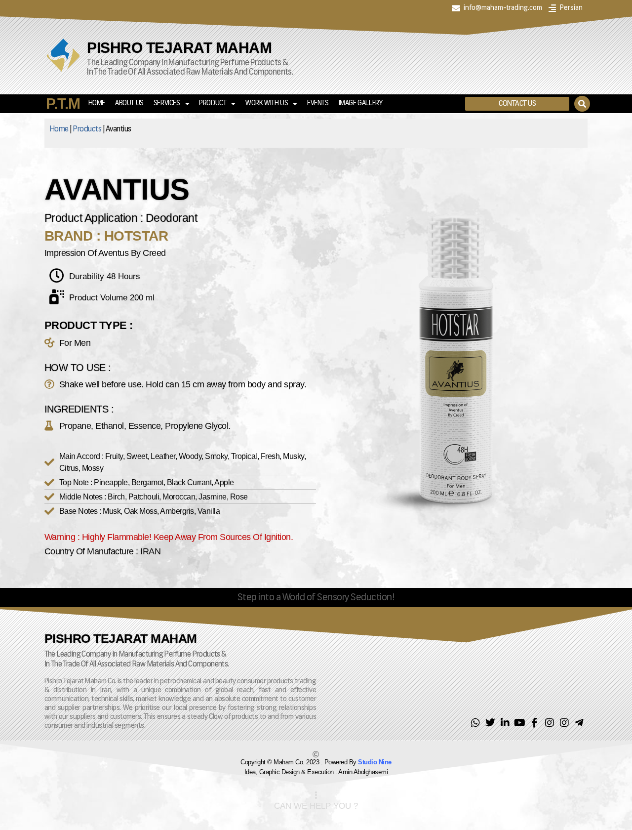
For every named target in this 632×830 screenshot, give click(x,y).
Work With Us (266, 103)
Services (167, 103)
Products (87, 129)
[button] (517, 104)
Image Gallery (361, 103)
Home (96, 103)
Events (318, 103)
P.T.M (63, 103)
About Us (129, 103)
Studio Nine (375, 762)
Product (212, 103)
